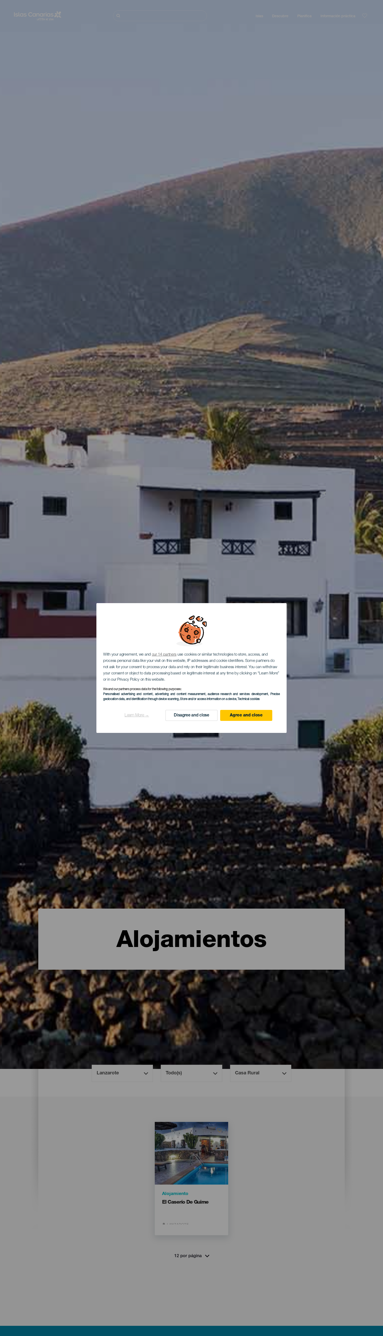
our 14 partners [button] (164, 655)
